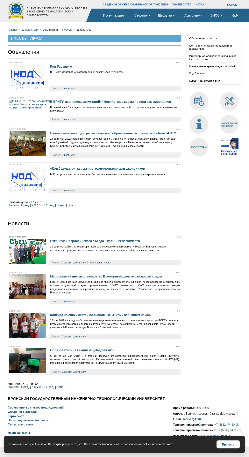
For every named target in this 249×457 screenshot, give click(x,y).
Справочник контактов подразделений (36, 407)
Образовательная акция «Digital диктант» (82, 350)
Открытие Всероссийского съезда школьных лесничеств (95, 241)
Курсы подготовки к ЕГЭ (204, 80)
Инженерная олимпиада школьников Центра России (212, 57)
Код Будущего (198, 73)
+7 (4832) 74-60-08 (226, 424)
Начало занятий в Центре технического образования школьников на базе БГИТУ (113, 133)
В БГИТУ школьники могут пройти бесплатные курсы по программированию (110, 101)
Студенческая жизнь (99, 262)
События (67, 262)
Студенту (141, 15)
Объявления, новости (203, 38)
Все (70, 205)
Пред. (25, 205)
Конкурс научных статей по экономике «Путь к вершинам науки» (101, 315)
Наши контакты (19, 432)
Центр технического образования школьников (210, 47)
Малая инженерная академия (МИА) (212, 66)
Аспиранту (192, 15)
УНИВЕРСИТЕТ (181, 4)
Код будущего (61, 66)
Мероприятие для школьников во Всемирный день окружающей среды (106, 276)
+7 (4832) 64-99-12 (229, 430)
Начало (13, 205)
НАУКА (200, 4)
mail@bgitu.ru (192, 419)
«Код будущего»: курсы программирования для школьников (97, 168)
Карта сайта (16, 416)
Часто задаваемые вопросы (28, 420)
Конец (61, 205)
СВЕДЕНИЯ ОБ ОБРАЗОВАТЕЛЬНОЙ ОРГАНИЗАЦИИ (135, 4)
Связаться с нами (20, 424)
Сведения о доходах (22, 411)
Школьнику (166, 15)
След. (50, 205)
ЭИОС (215, 15)
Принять (228, 444)
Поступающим (113, 15)
